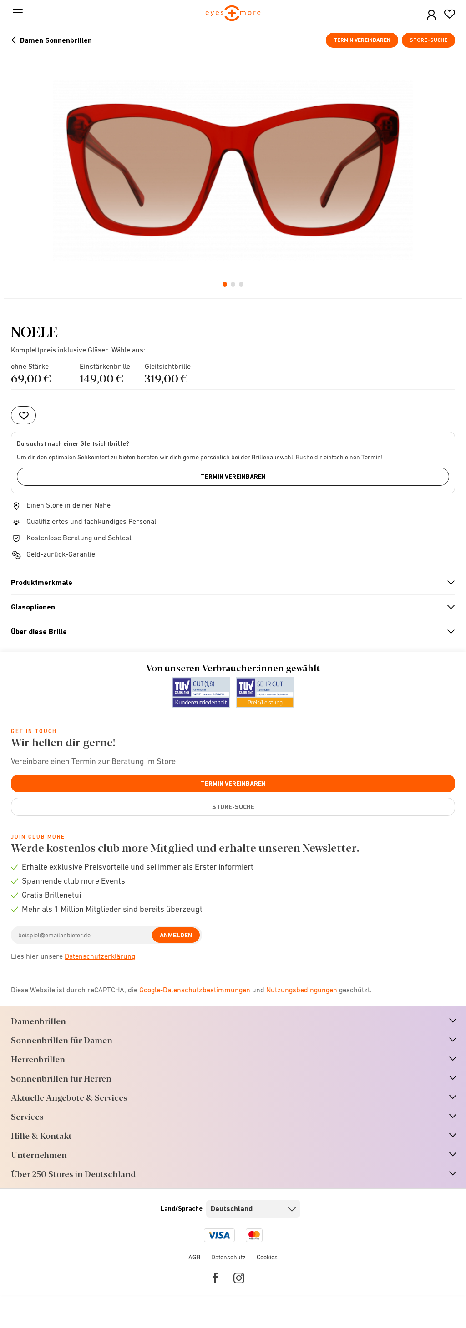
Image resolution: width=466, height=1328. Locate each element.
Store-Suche (428, 40)
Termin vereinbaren (362, 40)
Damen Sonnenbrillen (56, 40)
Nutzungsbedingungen (301, 990)
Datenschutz (228, 1257)
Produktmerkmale (229, 582)
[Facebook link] (215, 1278)
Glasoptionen (229, 607)
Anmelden (176, 935)
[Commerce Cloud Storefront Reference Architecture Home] (233, 13)
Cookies (267, 1257)
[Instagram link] (238, 1278)
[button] (431, 15)
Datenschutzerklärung (100, 956)
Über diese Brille (229, 631)
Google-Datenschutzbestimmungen (194, 990)
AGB (194, 1257)
